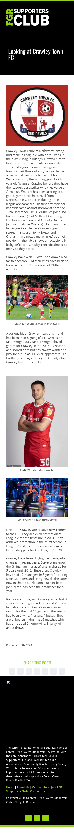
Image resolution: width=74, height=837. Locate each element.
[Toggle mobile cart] (58, 13)
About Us (23, 787)
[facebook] (37, 818)
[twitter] (28, 818)
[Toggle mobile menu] (66, 13)
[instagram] (45, 818)
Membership (40, 787)
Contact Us (37, 791)
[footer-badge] (37, 682)
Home (10, 787)
